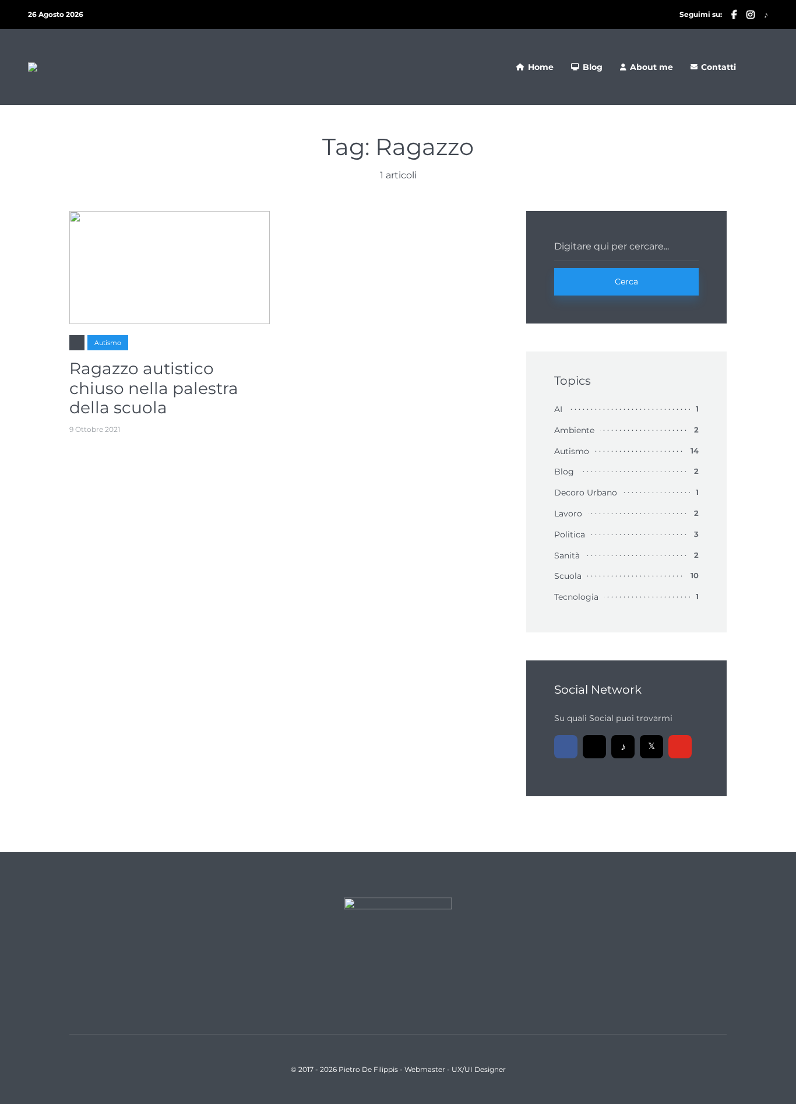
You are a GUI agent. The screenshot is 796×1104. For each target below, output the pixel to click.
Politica (569, 534)
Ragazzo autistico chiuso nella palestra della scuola (153, 388)
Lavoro (568, 513)
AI (558, 409)
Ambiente (574, 430)
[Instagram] (594, 746)
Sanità (567, 555)
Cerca (626, 281)
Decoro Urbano (585, 492)
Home (541, 67)
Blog (593, 67)
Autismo (107, 343)
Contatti (718, 67)
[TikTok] (623, 746)
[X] (651, 746)
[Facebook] (565, 746)
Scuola (568, 576)
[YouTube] (680, 746)
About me (651, 67)
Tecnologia (576, 597)
